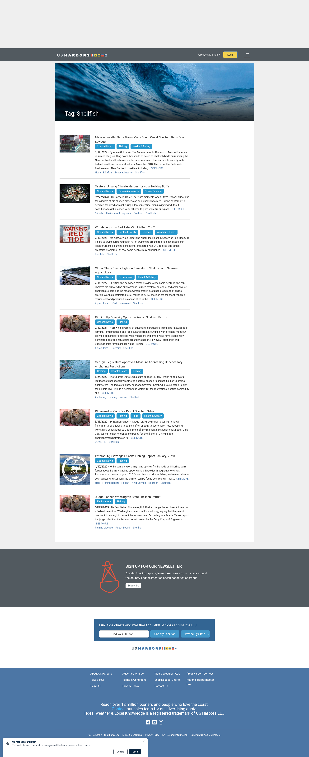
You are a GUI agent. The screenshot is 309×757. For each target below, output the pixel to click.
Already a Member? (209, 54)
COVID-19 (100, 441)
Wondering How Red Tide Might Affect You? (125, 227)
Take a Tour (97, 679)
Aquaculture (101, 303)
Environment (113, 213)
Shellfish (140, 172)
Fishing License (104, 527)
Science (146, 232)
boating (113, 397)
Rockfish (153, 482)
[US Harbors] (82, 55)
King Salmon (139, 482)
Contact (119, 709)
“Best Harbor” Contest (200, 673)
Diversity (116, 348)
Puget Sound (122, 527)
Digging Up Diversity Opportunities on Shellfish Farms (131, 317)
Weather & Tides (166, 232)
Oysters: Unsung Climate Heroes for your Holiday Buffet (132, 186)
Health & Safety (141, 146)
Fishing (123, 146)
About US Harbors (101, 673)
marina (123, 397)
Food (135, 415)
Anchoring (100, 397)
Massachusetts (124, 172)
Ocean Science (153, 191)
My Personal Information (174, 735)
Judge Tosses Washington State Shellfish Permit (127, 497)
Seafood (138, 213)
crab (97, 482)
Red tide (99, 254)
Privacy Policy (130, 686)
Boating (101, 371)
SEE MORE (157, 168)
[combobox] (124, 634)
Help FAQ (95, 686)
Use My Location (164, 634)
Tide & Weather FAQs (167, 673)
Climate (99, 213)
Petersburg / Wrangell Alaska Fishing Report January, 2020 (135, 456)
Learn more (84, 745)
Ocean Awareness (129, 191)
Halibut (125, 482)
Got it (135, 751)
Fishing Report (110, 482)
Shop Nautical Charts (167, 679)
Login (230, 54)
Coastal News (105, 146)
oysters (126, 213)
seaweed (125, 303)
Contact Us (161, 686)
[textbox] (124, 634)
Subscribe (133, 585)
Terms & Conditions (134, 679)
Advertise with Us (133, 673)
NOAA (114, 303)
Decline (120, 751)
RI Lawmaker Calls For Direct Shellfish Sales (124, 411)
